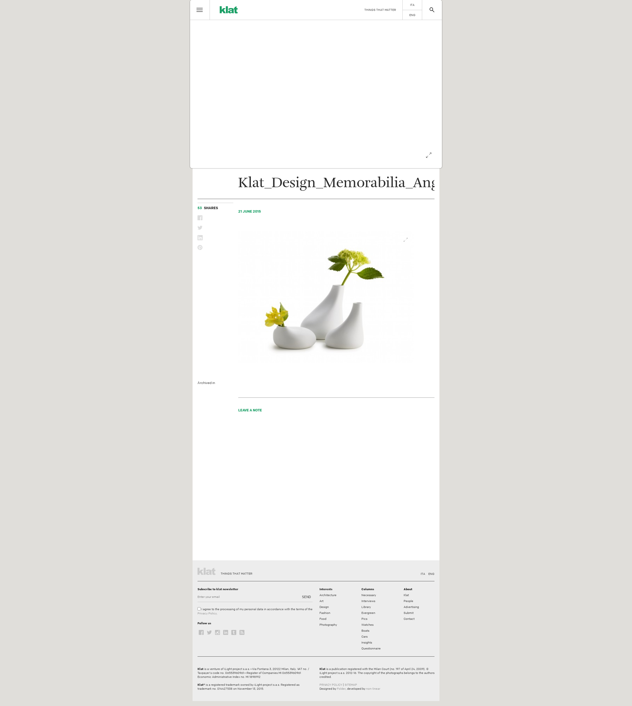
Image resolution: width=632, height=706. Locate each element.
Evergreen (368, 613)
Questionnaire (371, 648)
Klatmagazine (207, 570)
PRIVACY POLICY (330, 685)
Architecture (327, 595)
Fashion (324, 613)
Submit (409, 613)
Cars (364, 637)
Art (321, 601)
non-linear (373, 689)
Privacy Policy (207, 613)
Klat (406, 595)
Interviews (368, 601)
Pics (364, 619)
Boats (365, 631)
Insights (366, 643)
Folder (341, 689)
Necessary (368, 595)
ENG (431, 574)
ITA (423, 574)
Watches (367, 625)
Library (366, 607)
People (408, 601)
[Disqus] (326, 487)
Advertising (411, 607)
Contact (409, 619)
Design (324, 607)
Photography (328, 625)
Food (322, 619)
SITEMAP (351, 685)
